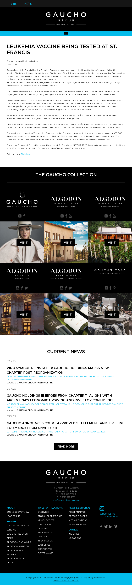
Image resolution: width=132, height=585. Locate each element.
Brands (11, 521)
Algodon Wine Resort (15, 560)
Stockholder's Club (50, 516)
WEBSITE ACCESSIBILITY (66, 580)
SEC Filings (44, 545)
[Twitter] (106, 527)
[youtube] (70, 216)
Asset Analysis (77, 512)
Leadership (13, 516)
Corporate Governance (45, 551)
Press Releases (78, 516)
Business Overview (18, 512)
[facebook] (24, 216)
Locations (75, 538)
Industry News (77, 524)
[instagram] (20, 216)
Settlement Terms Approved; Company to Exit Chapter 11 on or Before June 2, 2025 (56, 431)
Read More (66, 446)
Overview (43, 512)
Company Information (45, 530)
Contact (74, 529)
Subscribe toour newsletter (109, 515)
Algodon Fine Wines (19, 542)
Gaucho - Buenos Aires (17, 536)
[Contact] (112, 509)
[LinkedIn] (111, 527)
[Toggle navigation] (66, 33)
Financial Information (45, 538)
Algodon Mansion (18, 546)
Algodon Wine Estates (15, 552)
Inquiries (74, 534)
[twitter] (26, 288)
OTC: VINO (80, 577)
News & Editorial (79, 507)
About (11, 507)
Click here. (26, 154)
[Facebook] (102, 527)
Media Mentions (78, 520)
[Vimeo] (116, 527)
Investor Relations (50, 507)
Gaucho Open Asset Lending (18, 527)
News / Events (46, 520)
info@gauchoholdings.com (66, 500)
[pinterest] (114, 288)
